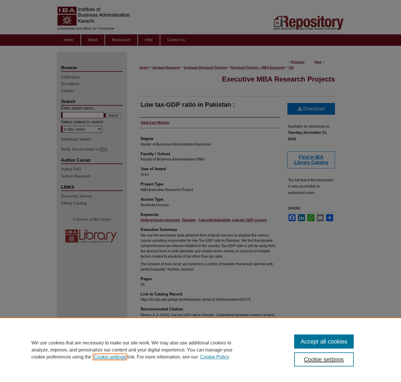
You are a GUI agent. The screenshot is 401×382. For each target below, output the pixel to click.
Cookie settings (110, 356)
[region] (200, 349)
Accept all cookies (324, 341)
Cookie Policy (214, 356)
